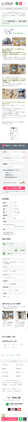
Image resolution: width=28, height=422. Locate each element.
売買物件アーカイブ (16, 389)
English (3, 391)
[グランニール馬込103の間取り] (14, 133)
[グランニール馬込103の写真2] (20, 41)
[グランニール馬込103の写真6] (6, 93)
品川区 (13, 347)
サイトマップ (23, 414)
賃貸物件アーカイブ (6, 389)
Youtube (19, 409)
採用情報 (19, 384)
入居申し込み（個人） (15, 380)
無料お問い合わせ (20, 3)
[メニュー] (25, 2)
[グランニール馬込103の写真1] (8, 41)
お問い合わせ (5, 364)
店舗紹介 (4, 368)
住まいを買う (5, 372)
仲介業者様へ (5, 384)
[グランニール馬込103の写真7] (14, 93)
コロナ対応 (9, 391)
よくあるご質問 (12, 384)
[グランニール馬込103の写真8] (22, 93)
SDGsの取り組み (16, 391)
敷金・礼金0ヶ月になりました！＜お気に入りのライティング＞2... (8, 325)
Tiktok (16, 409)
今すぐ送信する (15, 188)
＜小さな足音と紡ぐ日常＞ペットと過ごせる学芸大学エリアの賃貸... (19, 325)
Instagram (12, 409)
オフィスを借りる (5, 380)
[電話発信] (25, 419)
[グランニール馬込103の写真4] (14, 69)
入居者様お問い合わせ (17, 382)
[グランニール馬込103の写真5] (22, 69)
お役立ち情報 (5, 376)
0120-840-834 (16, 3)
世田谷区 (5, 344)
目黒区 (21, 344)
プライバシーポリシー (14, 414)
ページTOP (13, 361)
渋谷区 (13, 344)
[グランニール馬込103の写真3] (6, 69)
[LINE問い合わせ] (20, 419)
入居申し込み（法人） (6, 382)
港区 (5, 347)
